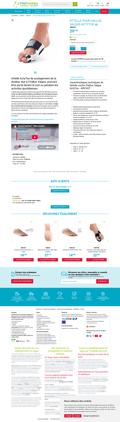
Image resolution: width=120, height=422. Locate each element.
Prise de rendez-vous (42, 316)
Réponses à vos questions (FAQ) (70, 328)
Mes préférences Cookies (43, 329)
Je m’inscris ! (102, 281)
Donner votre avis (59, 191)
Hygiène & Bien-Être (67, 11)
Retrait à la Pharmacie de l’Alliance (95, 321)
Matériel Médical (88, 11)
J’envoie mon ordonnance (22, 281)
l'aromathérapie (104, 379)
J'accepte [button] (68, 416)
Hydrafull (103, 391)
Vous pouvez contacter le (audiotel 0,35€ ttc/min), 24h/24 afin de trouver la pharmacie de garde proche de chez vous (46, 342)
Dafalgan (27, 384)
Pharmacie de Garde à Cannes (44, 339)
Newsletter (14, 323)
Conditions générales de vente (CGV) (46, 323)
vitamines (27, 394)
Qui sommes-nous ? (17, 321)
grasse (12, 387)
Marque (22, 15)
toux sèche (35, 386)
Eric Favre (104, 387)
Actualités (39, 315)
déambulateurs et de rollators (66, 381)
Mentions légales (41, 324)
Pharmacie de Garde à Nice (43, 334)
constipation (39, 387)
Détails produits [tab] (77, 77)
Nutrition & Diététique (38, 11)
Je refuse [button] (77, 416)
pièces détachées (54, 406)
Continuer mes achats (79, 67)
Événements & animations (43, 318)
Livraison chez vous (92, 323)
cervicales (67, 362)
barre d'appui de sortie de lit (65, 389)
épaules (72, 362)
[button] (108, 241)
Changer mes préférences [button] (91, 416)
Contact (14, 324)
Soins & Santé (28, 11)
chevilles (53, 364)
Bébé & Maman (47, 11)
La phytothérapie (96, 379)
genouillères (59, 361)
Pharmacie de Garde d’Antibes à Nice (46, 335)
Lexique (39, 319)
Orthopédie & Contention (78, 11)
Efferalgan (19, 384)
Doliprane (26, 383)
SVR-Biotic (105, 367)
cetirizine (21, 389)
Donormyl (33, 390)
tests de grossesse (26, 393)
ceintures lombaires (66, 361)
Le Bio (96, 11)
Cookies (39, 327)
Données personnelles (42, 326)
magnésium (35, 393)
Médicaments (18, 11)
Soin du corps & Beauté (57, 11)
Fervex (38, 389)
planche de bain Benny (50, 396)
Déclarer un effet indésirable (44, 321)
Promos (104, 11)
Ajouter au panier (78, 53)
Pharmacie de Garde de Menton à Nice (46, 337)
